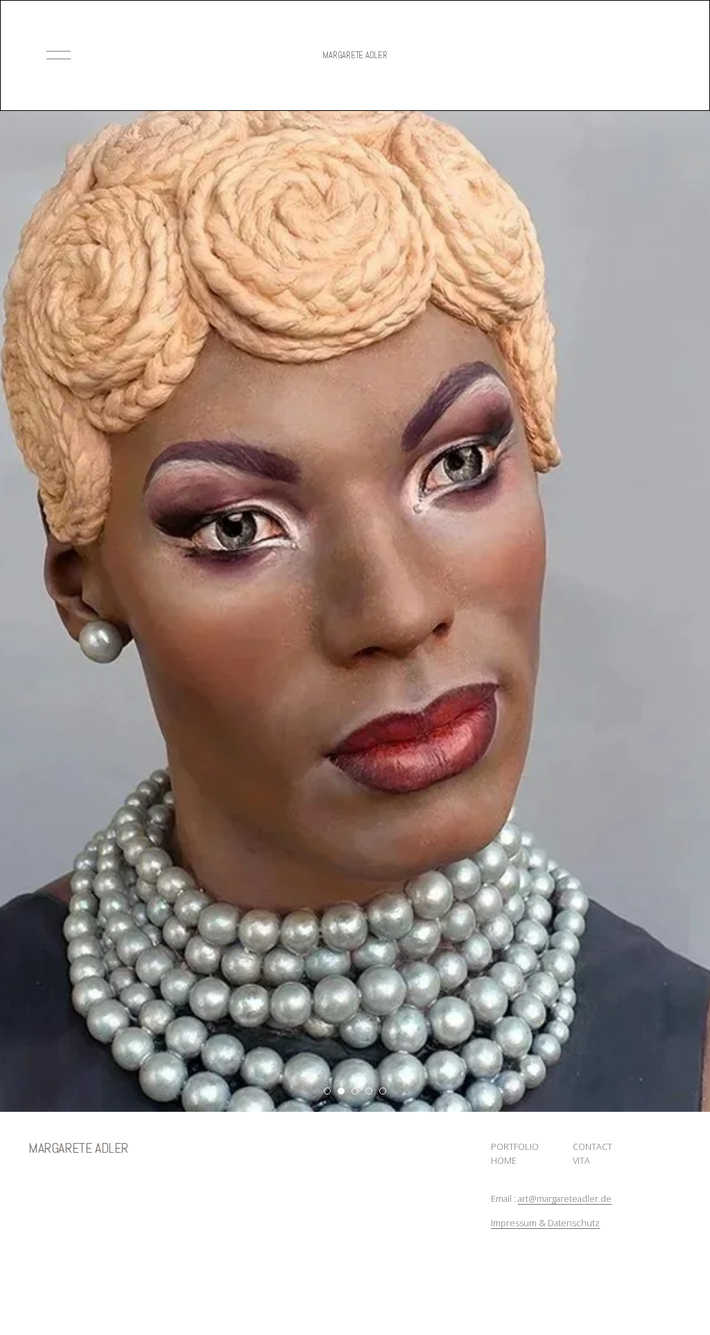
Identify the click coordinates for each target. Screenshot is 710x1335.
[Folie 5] (382, 1091)
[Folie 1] (327, 1091)
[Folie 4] (368, 1091)
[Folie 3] (355, 1091)
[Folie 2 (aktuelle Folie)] (341, 1091)
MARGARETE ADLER (354, 55)
